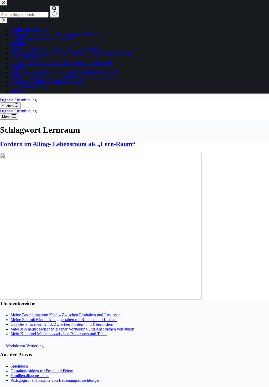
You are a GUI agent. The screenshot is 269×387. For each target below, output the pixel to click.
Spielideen (19, 366)
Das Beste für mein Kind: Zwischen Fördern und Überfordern (62, 324)
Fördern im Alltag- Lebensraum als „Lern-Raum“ (67, 144)
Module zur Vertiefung (25, 346)
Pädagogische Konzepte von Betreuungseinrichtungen (55, 380)
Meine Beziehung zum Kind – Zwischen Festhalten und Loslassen (66, 315)
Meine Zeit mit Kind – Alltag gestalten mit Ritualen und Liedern (64, 319)
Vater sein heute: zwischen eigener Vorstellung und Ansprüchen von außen (72, 329)
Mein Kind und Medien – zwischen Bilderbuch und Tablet (59, 334)
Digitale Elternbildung (18, 100)
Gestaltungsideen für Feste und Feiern (42, 371)
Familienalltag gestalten (30, 375)
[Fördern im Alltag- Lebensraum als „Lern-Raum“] (101, 298)
